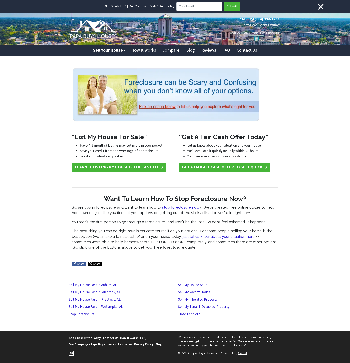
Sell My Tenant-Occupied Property (203, 306)
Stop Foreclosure (81, 314)
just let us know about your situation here (219, 236)
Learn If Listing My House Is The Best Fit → (119, 167)
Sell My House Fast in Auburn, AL (93, 284)
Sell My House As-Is (192, 284)
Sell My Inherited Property (197, 299)
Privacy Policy (144, 344)
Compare (170, 50)
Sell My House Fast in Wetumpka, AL (96, 306)
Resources (124, 344)
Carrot (242, 353)
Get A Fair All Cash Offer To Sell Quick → (224, 167)
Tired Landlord (189, 314)
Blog (190, 50)
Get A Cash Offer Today (261, 25)
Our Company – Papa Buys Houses (255, 32)
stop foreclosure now (181, 207)
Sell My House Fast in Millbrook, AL (95, 292)
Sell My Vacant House (194, 292)
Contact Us (247, 50)
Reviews (208, 50)
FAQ (226, 50)
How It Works (143, 50)
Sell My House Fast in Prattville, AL (95, 299)
